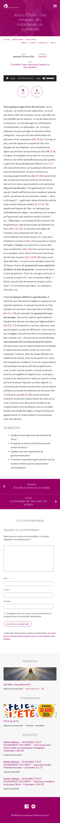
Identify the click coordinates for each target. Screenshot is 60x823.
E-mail (7, 590)
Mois (52, 43)
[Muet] (43, 78)
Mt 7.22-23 (16, 228)
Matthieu (32, 67)
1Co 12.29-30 (32, 257)
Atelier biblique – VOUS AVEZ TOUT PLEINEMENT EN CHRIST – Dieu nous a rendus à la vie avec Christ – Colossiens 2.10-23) (29, 781)
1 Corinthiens (16, 64)
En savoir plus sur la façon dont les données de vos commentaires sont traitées (30, 636)
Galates (42, 64)
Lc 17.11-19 (41, 204)
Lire (23, 93)
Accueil (7, 39)
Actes (24, 64)
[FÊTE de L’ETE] (30, 715)
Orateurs (43, 43)
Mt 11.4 (50, 151)
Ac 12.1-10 (10, 313)
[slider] (50, 78)
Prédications (17, 39)
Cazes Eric (42, 56)
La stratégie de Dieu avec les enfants (28, 502)
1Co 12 (27, 249)
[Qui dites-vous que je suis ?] (30, 678)
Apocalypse (33, 64)
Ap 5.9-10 (37, 175)
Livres (32, 43)
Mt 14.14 (37, 139)
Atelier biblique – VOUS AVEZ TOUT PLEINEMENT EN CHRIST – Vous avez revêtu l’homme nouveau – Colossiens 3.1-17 (27, 764)
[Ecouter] (43, 689)
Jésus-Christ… (31, 39)
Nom (6, 578)
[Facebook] (27, 807)
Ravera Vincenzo (32, 689)
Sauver (37, 93)
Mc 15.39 (26, 394)
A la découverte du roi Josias (31, 487)
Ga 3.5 (7, 325)
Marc (26, 67)
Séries (23, 43)
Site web (7, 601)
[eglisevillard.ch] (33, 807)
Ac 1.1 (30, 241)
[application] (30, 78)
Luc (47, 64)
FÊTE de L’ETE (11, 721)
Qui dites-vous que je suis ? (17, 684)
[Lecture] (7, 78)
